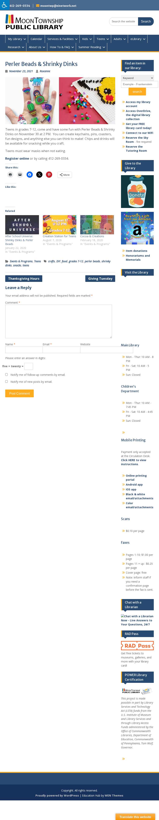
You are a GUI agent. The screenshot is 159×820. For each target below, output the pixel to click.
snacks (17, 265)
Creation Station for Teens (59, 236)
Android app (134, 484)
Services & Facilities (61, 39)
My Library (15, 39)
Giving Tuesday (100, 278)
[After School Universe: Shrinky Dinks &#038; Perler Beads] (22, 224)
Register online (17, 158)
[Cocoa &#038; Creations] (97, 224)
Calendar (36, 39)
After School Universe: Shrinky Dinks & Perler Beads (19, 240)
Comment (12, 302)
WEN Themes (114, 795)
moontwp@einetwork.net (58, 6)
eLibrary (136, 39)
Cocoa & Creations (92, 236)
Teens (101, 39)
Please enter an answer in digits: (25, 358)
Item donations (136, 251)
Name (10, 344)
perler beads (92, 261)
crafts (51, 261)
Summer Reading (90, 47)
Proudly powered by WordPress (57, 795)
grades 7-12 (76, 261)
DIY (58, 261)
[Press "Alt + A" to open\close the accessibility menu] (5, 5)
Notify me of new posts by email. (31, 382)
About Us (35, 47)
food (64, 261)
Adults (118, 39)
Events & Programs (21, 261)
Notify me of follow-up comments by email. (37, 375)
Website (85, 344)
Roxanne (45, 71)
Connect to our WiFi (139, 133)
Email (47, 344)
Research (14, 47)
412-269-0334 (20, 6)
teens (26, 265)
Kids (85, 39)
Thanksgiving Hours (23, 278)
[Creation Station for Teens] (60, 224)
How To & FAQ (60, 47)
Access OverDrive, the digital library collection (138, 115)
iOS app (131, 489)
